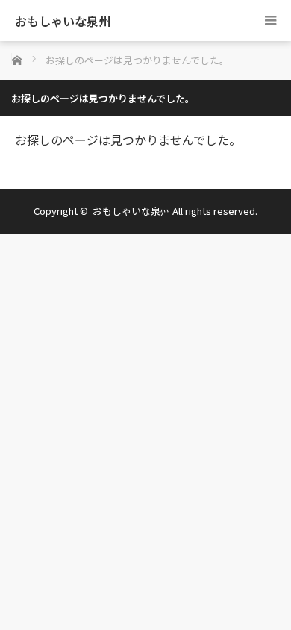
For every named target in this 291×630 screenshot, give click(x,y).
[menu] (270, 20)
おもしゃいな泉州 (62, 21)
